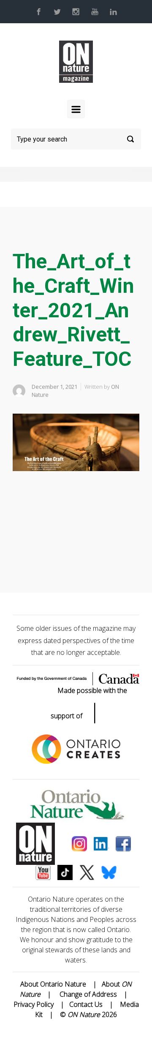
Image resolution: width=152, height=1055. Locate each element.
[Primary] (76, 109)
